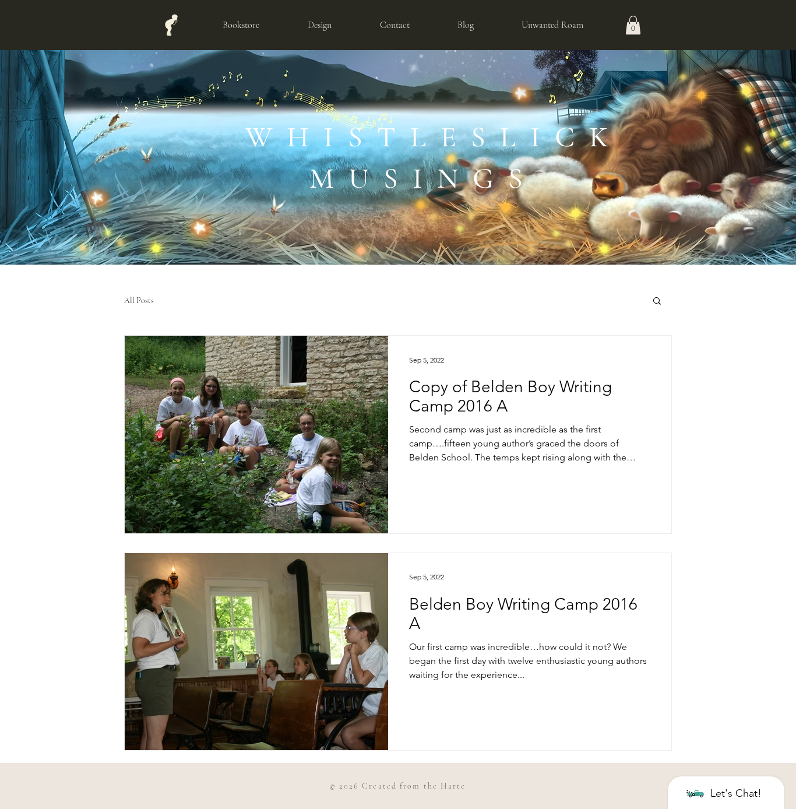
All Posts (139, 300)
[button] (633, 25)
